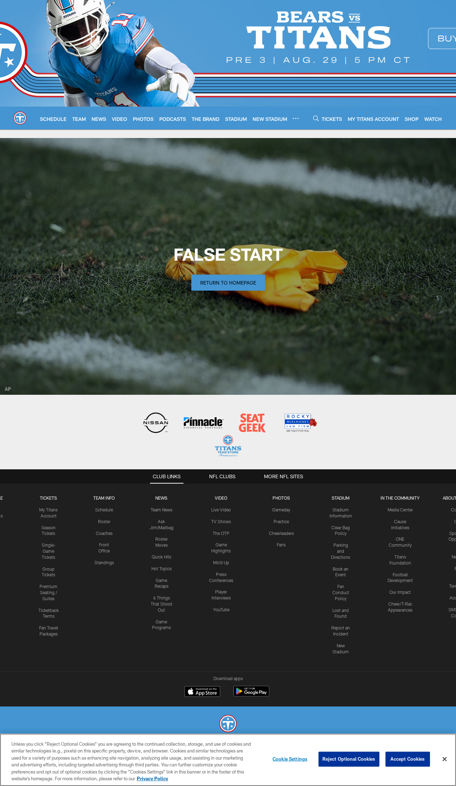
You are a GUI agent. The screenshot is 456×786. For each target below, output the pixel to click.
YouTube (221, 609)
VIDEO (221, 497)
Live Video (221, 509)
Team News (161, 509)
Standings (104, 562)
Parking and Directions (340, 551)
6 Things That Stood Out (161, 603)
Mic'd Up (221, 562)
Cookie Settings (290, 759)
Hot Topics (161, 568)
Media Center (400, 509)
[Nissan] (155, 423)
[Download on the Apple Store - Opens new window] (202, 692)
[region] (228, 760)
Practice (281, 521)
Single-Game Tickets (49, 551)
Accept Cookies (407, 759)
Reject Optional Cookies (348, 759)
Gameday (281, 509)
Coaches (104, 533)
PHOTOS (281, 497)
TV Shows (221, 521)
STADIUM (340, 497)
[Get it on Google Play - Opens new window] (251, 695)
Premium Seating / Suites (48, 592)
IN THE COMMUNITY (400, 497)
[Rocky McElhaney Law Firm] (300, 423)
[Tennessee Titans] (228, 724)
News (161, 497)
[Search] (316, 118)
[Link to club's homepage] (19, 118)
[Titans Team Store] (228, 446)
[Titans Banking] (204, 423)
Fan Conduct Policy (340, 592)
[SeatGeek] (252, 423)
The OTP (221, 533)
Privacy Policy (152, 778)
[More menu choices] (296, 118)
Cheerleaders (281, 533)
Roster (104, 521)
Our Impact (400, 592)
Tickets (48, 497)
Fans (281, 544)
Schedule (104, 509)
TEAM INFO (104, 497)
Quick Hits (161, 556)
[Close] (444, 759)
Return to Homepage (228, 283)
